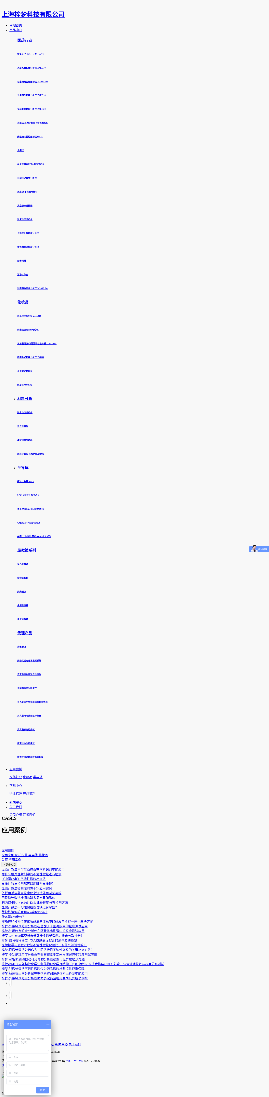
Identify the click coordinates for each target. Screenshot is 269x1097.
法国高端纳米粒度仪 (27, 688)
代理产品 (24, 633)
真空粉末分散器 (24, 205)
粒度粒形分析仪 (24, 219)
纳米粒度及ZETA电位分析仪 (31, 164)
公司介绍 (15, 815)
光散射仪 (21, 647)
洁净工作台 (22, 274)
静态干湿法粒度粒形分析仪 (30, 757)
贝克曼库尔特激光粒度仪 (29, 674)
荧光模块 (21, 591)
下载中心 (15, 785)
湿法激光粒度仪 (24, 371)
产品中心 (15, 30)
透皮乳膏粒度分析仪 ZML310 (31, 68)
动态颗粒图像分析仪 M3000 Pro (32, 81)
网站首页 (15, 25)
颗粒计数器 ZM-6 (25, 481)
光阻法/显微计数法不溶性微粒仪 (32, 123)
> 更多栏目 (9, 864)
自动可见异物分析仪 (27, 178)
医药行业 (24, 40)
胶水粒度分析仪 (24, 412)
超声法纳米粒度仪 (26, 743)
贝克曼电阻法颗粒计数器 (29, 716)
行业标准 (15, 793)
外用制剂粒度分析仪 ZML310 (31, 95)
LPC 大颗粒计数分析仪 (28, 495)
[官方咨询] (10, 969)
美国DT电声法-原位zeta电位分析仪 (34, 536)
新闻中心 (15, 802)
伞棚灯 (20, 150)
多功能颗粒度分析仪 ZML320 (31, 109)
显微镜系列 (26, 550)
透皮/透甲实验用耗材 (27, 192)
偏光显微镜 (22, 564)
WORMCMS (74, 1061)
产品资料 (29, 793)
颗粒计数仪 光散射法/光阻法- (31, 454)
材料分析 (24, 399)
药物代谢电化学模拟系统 (29, 660)
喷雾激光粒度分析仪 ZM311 (30, 357)
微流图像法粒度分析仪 (28, 247)
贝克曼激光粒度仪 (26, 729)
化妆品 (23, 302)
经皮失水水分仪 (24, 385)
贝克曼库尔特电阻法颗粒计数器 (32, 702)
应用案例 (15, 769)
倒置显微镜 (22, 619)
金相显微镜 (22, 605)
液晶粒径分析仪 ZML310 (29, 316)
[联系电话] (10, 982)
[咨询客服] (10, 995)
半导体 (23, 468)
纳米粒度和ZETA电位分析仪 (31, 509)
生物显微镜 (22, 578)
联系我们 (29, 815)
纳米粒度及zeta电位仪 (28, 329)
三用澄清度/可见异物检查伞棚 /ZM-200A (37, 343)
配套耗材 (21, 261)
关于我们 (15, 807)
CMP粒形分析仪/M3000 (28, 523)
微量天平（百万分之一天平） (31, 54)
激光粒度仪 (22, 426)
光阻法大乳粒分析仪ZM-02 (30, 136)
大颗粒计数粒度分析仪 (28, 233)
